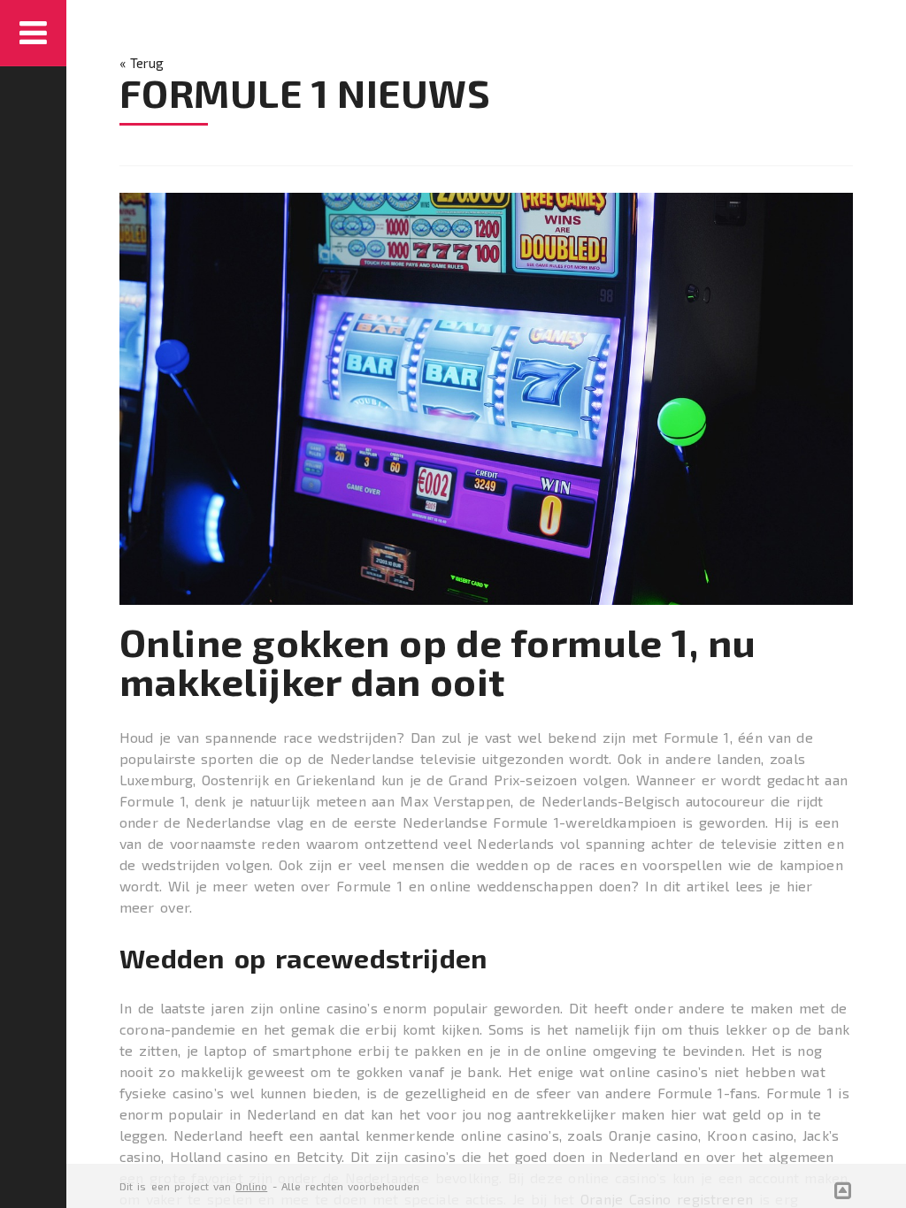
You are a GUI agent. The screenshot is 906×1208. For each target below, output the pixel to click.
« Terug (141, 63)
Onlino (251, 1186)
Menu (33, 33)
